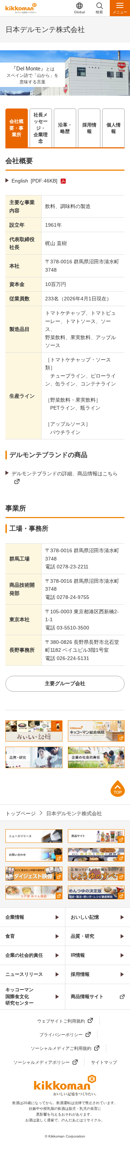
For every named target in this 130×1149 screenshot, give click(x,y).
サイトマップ (104, 1062)
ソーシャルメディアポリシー (41, 1062)
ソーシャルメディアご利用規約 (61, 1048)
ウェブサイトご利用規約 (61, 1021)
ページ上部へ (117, 788)
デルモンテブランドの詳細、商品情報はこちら (65, 473)
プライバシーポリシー (61, 1034)
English (34, 181)
